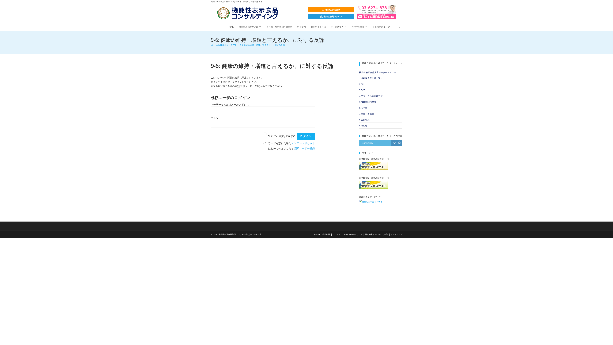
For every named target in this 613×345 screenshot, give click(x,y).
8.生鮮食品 (364, 119)
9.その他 (363, 125)
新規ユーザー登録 (304, 148)
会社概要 (326, 234)
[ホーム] (212, 45)
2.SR (361, 84)
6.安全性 (363, 107)
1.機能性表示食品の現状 (371, 78)
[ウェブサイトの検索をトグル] (398, 27)
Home (317, 234)
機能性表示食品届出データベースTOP (377, 72)
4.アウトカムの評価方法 (371, 96)
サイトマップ (396, 234)
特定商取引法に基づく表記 (376, 234)
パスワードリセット (303, 143)
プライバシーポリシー (352, 234)
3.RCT (362, 90)
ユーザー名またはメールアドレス (230, 104)
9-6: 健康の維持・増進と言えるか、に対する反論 (262, 45)
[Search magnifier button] (399, 143)
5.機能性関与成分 (367, 101)
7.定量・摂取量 (366, 113)
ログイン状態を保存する (281, 136)
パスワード (217, 118)
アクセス (337, 234)
